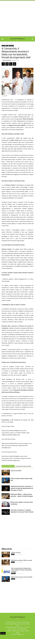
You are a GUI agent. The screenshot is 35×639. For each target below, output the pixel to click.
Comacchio (11, 45)
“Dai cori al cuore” (16, 470)
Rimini (13, 562)
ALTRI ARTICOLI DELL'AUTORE (23, 466)
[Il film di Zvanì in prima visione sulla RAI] (6, 480)
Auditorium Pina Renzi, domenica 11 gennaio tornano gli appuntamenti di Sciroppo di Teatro (22, 488)
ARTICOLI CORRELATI (8, 466)
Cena (11, 43)
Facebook (19, 634)
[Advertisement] (17, 18)
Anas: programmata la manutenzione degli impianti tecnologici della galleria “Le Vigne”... (21, 570)
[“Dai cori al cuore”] (6, 472)
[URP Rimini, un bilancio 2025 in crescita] (6, 562)
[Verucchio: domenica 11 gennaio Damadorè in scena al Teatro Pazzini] (6, 512)
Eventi (7, 43)
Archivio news (15, 631)
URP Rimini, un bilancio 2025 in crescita (21, 560)
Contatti (9, 631)
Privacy (22, 631)
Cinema (13, 578)
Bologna (13, 573)
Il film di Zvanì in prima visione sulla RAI (21, 577)
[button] (32, 39)
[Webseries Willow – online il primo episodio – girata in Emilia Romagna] (6, 496)
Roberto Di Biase (7, 60)
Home (3, 43)
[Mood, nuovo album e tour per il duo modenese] (6, 504)
